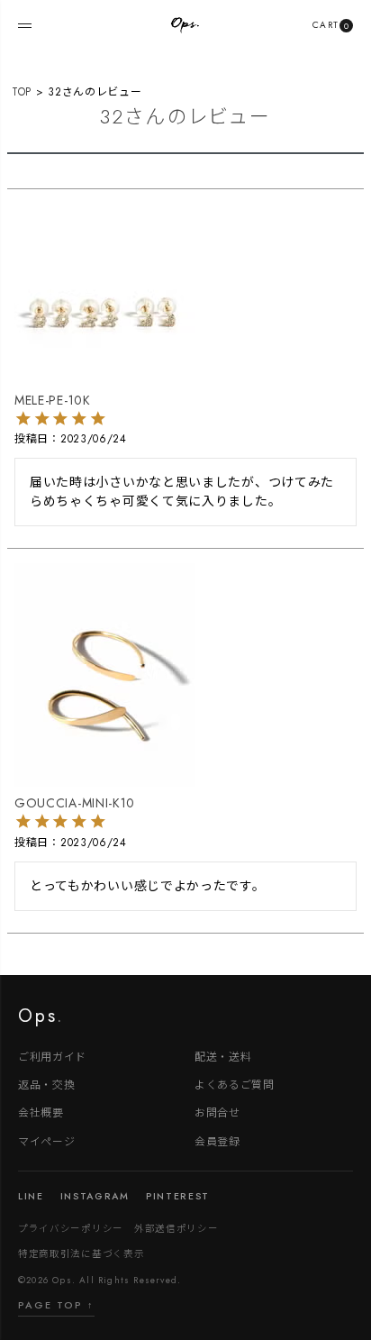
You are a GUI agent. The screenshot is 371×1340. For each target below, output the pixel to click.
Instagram (95, 1196)
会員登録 (217, 1140)
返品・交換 (47, 1083)
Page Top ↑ (56, 1305)
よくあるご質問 (235, 1083)
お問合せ (217, 1111)
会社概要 (41, 1111)
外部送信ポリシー (176, 1228)
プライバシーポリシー (70, 1228)
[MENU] (25, 25)
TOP (22, 92)
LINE (31, 1196)
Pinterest (178, 1196)
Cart (330, 25)
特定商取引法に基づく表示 (81, 1253)
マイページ (47, 1140)
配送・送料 (223, 1055)
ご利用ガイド (52, 1055)
